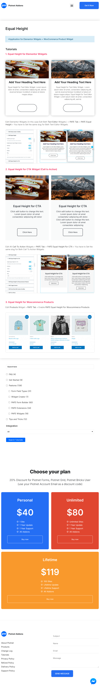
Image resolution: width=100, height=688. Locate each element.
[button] (72, 5)
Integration (12, 426)
